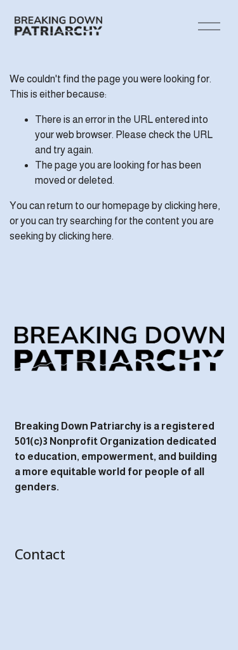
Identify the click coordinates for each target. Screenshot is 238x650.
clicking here (191, 205)
